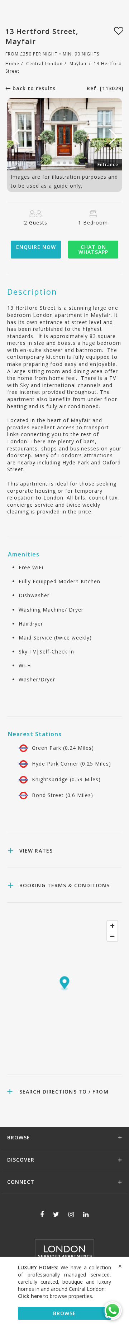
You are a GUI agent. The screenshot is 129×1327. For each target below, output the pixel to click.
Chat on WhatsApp (93, 249)
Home (12, 64)
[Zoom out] (112, 936)
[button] (113, 137)
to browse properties (55, 1296)
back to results (33, 88)
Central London (44, 64)
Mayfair (78, 64)
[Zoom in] (112, 926)
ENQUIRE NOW (36, 246)
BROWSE (64, 1313)
